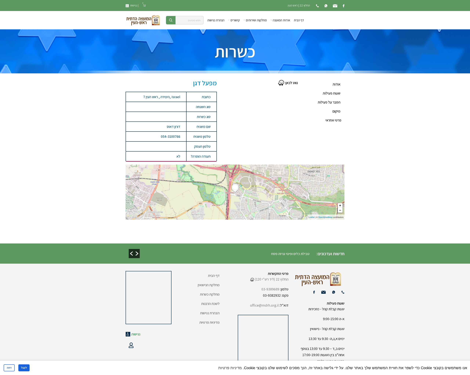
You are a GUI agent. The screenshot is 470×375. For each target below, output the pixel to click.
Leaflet (311, 217)
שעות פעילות (331, 93)
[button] (131, 253)
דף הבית (214, 275)
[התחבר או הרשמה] (131, 345)
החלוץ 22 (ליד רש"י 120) (271, 279)
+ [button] (340, 205)
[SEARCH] (171, 20)
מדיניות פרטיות (209, 322)
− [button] (340, 210)
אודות (336, 84)
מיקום (336, 111)
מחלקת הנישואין (209, 285)
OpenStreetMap (325, 217)
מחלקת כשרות (210, 294)
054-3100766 (170, 136)
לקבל (24, 367)
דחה (9, 367)
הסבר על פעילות (329, 102)
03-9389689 (270, 289)
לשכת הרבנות (210, 303)
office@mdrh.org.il (264, 305)
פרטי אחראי (333, 120)
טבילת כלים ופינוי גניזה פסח (291, 253)
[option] (222, 253)
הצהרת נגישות (210, 313)
